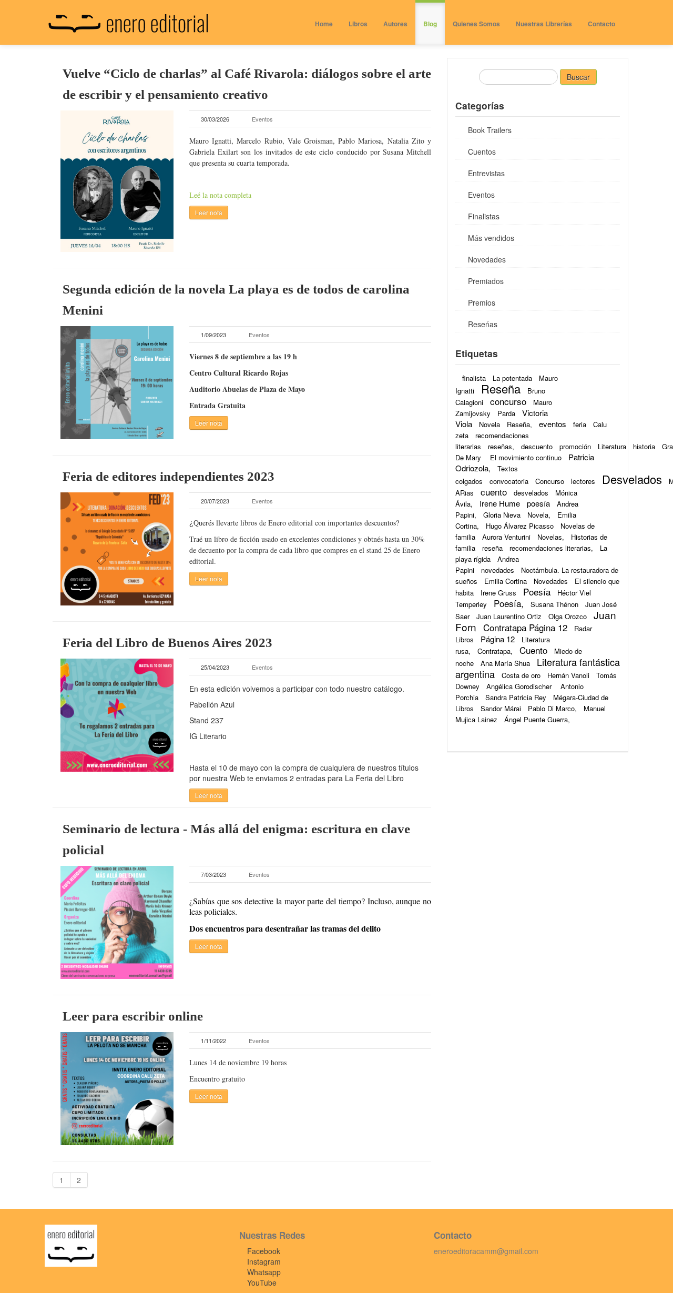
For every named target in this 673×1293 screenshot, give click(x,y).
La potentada (512, 378)
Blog (430, 23)
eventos (552, 423)
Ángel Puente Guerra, (537, 719)
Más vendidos (491, 238)
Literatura (612, 446)
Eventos (262, 119)
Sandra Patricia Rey (515, 697)
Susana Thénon (554, 604)
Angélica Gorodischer (520, 686)
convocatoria (509, 481)
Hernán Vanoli (568, 675)
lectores (583, 481)
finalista (474, 378)
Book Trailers (490, 130)
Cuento (533, 649)
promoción (575, 446)
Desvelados (632, 479)
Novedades (487, 259)
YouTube (262, 1282)
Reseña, (519, 424)
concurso (508, 401)
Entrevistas (486, 173)
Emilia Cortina (505, 581)
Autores (395, 23)
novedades (497, 570)
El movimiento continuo (526, 457)
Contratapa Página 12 (525, 627)
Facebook (263, 1251)
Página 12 (498, 638)
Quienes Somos (476, 23)
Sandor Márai (501, 708)
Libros (358, 23)
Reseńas (482, 324)
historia (644, 446)
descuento (537, 446)
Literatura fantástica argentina (537, 668)
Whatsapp (264, 1272)
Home (324, 23)
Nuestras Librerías (544, 23)
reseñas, (501, 446)
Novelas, (550, 537)
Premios (481, 302)
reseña (492, 548)
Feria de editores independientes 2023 (168, 476)
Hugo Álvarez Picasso (520, 526)
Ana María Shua (505, 663)
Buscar (578, 77)
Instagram (264, 1261)
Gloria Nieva (502, 515)
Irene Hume (500, 503)
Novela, (538, 515)
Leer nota (208, 212)
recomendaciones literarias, (551, 548)
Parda (506, 413)
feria (579, 424)
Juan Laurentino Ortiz (509, 616)
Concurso (549, 481)
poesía (538, 503)
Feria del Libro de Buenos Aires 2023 (167, 642)
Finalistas (483, 216)
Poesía (536, 591)
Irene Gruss (498, 593)
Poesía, (509, 603)
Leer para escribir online (133, 1016)
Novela (489, 424)
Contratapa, (495, 651)
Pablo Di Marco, (552, 708)
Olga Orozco (567, 616)
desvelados (531, 493)
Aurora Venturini (506, 537)
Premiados (486, 281)
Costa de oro (521, 675)
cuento (494, 491)
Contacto (601, 23)
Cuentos (482, 151)
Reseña (501, 388)
